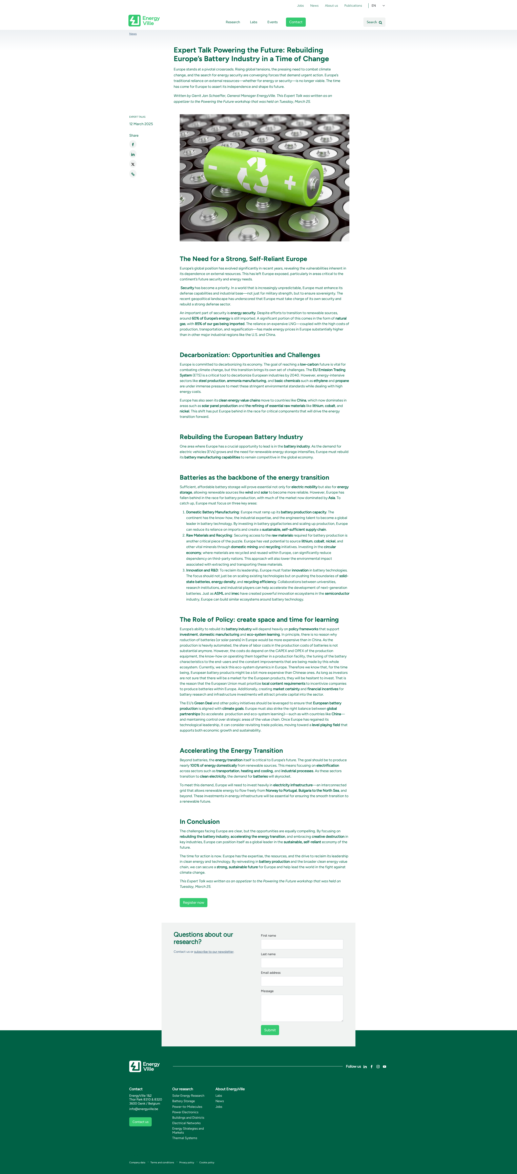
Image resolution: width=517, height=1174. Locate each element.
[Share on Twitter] (133, 164)
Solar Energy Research (188, 1095)
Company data (137, 1162)
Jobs (300, 5)
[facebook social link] (371, 1066)
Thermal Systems (184, 1138)
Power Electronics (185, 1112)
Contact (296, 22)
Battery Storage (183, 1101)
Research (233, 22)
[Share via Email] (133, 174)
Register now (193, 902)
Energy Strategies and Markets (188, 1130)
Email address (271, 973)
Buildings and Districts (188, 1117)
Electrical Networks (186, 1123)
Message (267, 991)
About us (331, 5)
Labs (253, 22)
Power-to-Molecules (187, 1107)
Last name (268, 954)
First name (268, 935)
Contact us (140, 1122)
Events (272, 22)
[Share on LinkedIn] (133, 154)
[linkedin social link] (365, 1066)
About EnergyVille (230, 1089)
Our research (182, 1089)
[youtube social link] (384, 1066)
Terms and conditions (162, 1162)
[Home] (144, 20)
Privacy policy (186, 1162)
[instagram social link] (378, 1066)
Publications (353, 5)
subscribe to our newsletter (213, 952)
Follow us (353, 1066)
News (314, 5)
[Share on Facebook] (133, 144)
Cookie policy (206, 1162)
